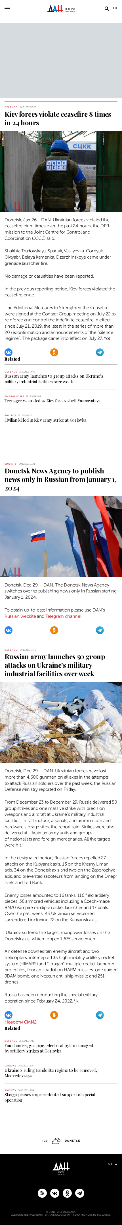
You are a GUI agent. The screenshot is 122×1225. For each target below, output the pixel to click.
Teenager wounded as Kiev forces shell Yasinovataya (52, 401)
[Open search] (106, 8)
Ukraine (10, 1065)
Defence (11, 107)
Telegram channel (63, 616)
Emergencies (14, 396)
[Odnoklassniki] (54, 352)
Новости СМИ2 (21, 1022)
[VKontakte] (8, 352)
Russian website (20, 616)
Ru (115, 8)
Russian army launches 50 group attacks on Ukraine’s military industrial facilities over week (54, 378)
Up (110, 1164)
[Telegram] (100, 352)
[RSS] (42, 1192)
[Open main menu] (7, 8)
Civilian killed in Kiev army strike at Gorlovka (45, 420)
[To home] (61, 9)
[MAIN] (79, 1192)
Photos (10, 415)
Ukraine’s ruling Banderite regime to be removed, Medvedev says (51, 1072)
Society (10, 464)
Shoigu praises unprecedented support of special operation (50, 1097)
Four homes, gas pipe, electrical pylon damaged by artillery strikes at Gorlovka (49, 1048)
